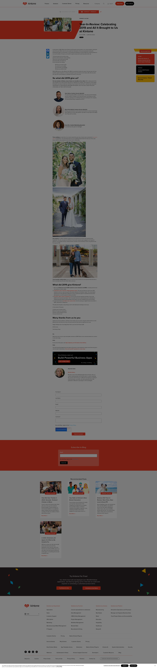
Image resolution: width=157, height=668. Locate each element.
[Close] (155, 665)
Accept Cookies (133, 665)
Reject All (124, 665)
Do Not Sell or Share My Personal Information (112, 665)
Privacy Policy (59, 666)
